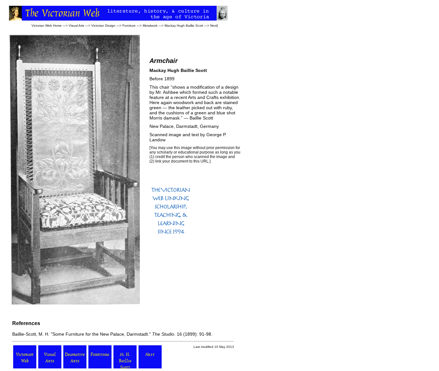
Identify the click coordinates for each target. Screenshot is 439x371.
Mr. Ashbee (167, 92)
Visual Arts (76, 25)
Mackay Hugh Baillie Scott (184, 25)
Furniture (129, 25)
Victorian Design (103, 25)
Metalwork (150, 25)
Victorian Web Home (46, 25)
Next (213, 25)
